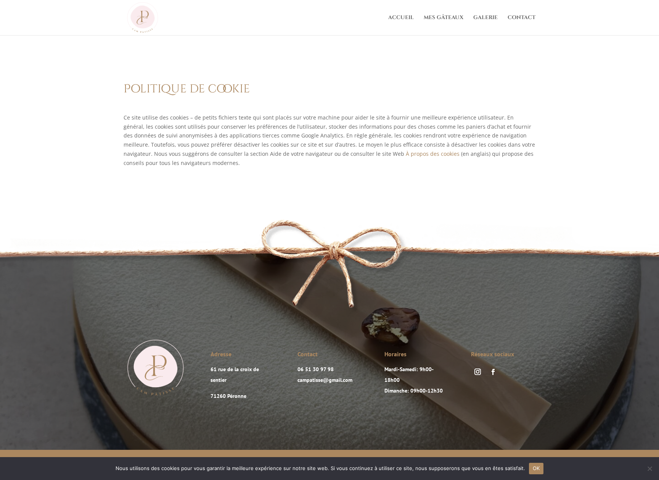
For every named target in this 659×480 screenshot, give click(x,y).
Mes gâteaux (443, 18)
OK (536, 468)
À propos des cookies (433, 153)
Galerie (485, 18)
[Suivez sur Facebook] (493, 372)
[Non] (649, 468)
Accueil (401, 18)
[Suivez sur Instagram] (477, 371)
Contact (521, 18)
